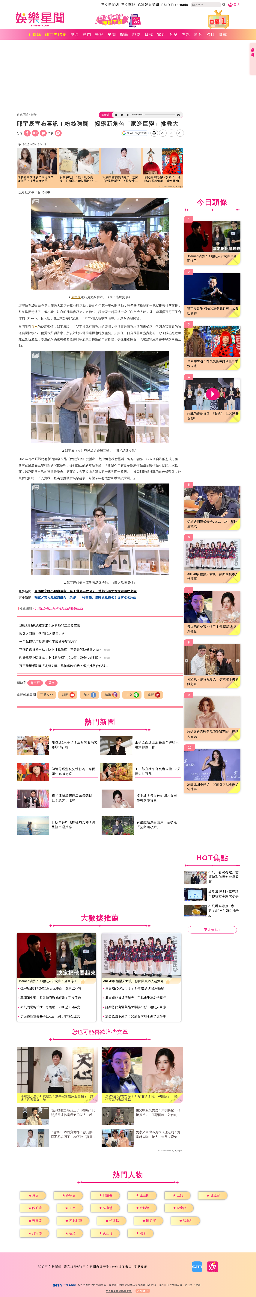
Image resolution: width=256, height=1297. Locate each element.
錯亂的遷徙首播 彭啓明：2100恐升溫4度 (50, 1007)
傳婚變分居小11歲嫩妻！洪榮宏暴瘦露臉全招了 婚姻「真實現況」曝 (57, 1098)
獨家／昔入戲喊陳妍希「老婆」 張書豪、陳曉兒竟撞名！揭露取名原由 (85, 597)
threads (181, 5)
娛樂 (34, 114)
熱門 (87, 34)
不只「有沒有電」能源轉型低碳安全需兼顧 (223, 877)
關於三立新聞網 (50, 1266)
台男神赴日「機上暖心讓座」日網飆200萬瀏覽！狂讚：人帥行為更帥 (77, 179)
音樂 (173, 34)
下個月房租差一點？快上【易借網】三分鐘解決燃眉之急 (59, 650)
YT (170, 5)
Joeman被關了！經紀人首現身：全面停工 (47, 981)
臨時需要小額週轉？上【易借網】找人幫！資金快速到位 (59, 658)
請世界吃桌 (56, 34)
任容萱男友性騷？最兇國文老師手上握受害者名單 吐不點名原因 (36, 179)
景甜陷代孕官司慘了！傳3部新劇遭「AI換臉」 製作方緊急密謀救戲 (141, 1098)
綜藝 (124, 34)
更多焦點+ (212, 930)
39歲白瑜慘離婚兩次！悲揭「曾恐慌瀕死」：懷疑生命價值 (120, 179)
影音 (198, 34)
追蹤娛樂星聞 (148, 5)
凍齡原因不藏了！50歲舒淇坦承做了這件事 (135, 1016)
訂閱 (65, 695)
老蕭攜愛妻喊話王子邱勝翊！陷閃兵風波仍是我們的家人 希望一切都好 (73, 1113)
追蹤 (108, 695)
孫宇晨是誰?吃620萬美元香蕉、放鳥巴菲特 (50, 988)
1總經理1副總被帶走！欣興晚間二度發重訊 (49, 625)
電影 (161, 34)
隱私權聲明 (72, 1266)
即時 (74, 34)
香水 (34, 327)
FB (163, 5)
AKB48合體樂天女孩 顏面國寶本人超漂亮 (133, 981)
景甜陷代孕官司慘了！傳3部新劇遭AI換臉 (134, 988)
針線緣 (34, 34)
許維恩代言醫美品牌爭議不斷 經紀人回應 (135, 1007)
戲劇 (136, 34)
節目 (211, 34)
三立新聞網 (110, 5)
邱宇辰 (76, 297)
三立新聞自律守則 (96, 1266)
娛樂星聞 (22, 114)
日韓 (149, 34)
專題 (186, 34)
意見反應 (140, 1266)
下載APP (46, 695)
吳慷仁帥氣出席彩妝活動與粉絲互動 (59, 608)
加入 (87, 695)
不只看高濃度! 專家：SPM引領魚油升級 (223, 910)
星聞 (112, 34)
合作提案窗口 (122, 1266)
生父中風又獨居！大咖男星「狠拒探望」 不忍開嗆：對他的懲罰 (158, 1113)
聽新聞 (105, 114)
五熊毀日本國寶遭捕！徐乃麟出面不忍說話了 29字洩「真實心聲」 (73, 1134)
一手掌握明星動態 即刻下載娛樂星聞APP (48, 642)
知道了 (144, 1291)
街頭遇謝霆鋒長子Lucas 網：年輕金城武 (50, 1016)
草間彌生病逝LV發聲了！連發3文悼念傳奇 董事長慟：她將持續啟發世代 (163, 179)
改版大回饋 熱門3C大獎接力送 (42, 633)
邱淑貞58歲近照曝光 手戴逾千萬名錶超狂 (135, 998)
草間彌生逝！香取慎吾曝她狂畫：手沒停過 (50, 998)
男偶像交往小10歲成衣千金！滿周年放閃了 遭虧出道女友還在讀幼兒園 (85, 591)
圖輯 (223, 34)
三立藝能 (128, 5)
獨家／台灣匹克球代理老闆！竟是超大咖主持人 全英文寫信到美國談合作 (158, 1134)
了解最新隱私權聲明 (120, 1291)
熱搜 (99, 34)
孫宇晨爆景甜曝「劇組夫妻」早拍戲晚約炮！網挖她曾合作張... (63, 666)
